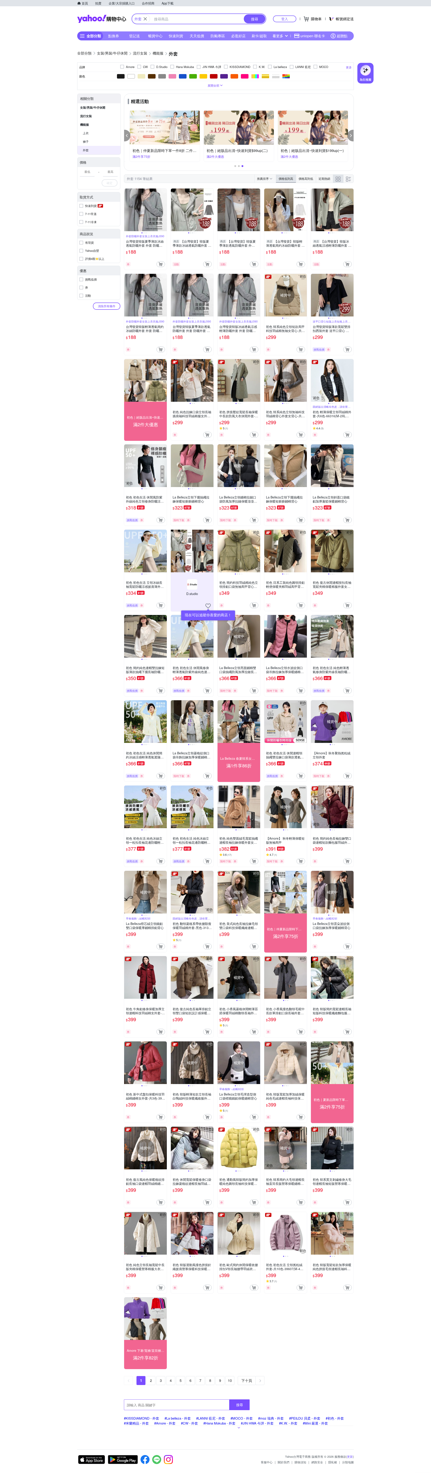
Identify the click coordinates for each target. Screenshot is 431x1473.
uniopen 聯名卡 (312, 35)
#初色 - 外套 (335, 1418)
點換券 (113, 35)
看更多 (278, 35)
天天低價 (197, 35)
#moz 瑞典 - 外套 (271, 1418)
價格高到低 (306, 178)
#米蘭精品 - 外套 (136, 1423)
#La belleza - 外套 (178, 1418)
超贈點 (342, 35)
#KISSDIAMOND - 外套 (141, 1418)
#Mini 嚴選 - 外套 (315, 1423)
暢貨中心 (155, 35)
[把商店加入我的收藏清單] (208, 606)
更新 (350, 1456)
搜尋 (239, 1404)
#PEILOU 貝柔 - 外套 (304, 1418)
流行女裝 (86, 116)
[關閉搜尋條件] (145, 19)
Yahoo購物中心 (101, 18)
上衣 (86, 133)
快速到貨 (176, 35)
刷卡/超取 (259, 35)
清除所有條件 (106, 306)
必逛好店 (238, 35)
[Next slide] (164, 209)
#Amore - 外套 (165, 1423)
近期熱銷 (324, 178)
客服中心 (267, 1462)
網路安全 (317, 1462)
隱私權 (332, 1462)
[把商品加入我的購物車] (160, 264)
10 (230, 1380)
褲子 (86, 141)
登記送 (134, 35)
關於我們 (283, 1462)
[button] (127, 135)
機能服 (84, 124)
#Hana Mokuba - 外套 (219, 1423)
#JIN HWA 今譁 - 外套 (257, 1423)
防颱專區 (218, 35)
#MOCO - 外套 (242, 1418)
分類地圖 (348, 1462)
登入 (284, 18)
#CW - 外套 (189, 1423)
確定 (109, 183)
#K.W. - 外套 (288, 1423)
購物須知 (300, 1462)
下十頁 (246, 1380)
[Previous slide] (127, 209)
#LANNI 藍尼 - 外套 (210, 1418)
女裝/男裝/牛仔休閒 (92, 107)
